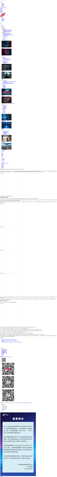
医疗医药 (3, 154)
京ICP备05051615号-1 (21, 402)
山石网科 (3, 353)
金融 (2, 153)
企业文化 (3, 164)
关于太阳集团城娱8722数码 (3, 7)
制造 (2, 156)
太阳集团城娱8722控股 (4, 349)
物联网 (2, 27)
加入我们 (1, 12)
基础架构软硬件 (3, 26)
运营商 (2, 155)
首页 (2, 17)
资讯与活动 (3, 166)
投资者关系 (3, 20)
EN (1, 23)
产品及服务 (3, 18)
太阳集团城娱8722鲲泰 (4, 351)
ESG (2, 165)
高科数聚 (3, 354)
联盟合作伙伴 (3, 159)
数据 (2, 25)
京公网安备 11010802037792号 (27, 402)
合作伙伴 (3, 19)
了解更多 (3, 48)
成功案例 (1, 10)
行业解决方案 (3, 151)
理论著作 (1, 8)
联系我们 (3, 167)
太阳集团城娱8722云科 (4, 352)
